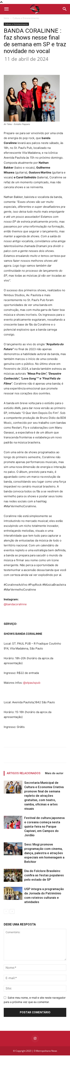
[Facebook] (19, 66)
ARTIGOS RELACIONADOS (24, 773)
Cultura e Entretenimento (26, 18)
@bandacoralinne (15, 604)
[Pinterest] (36, 66)
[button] (65, 9)
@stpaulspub (31, 682)
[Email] (53, 66)
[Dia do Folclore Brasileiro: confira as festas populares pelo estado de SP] (13, 875)
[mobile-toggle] (6, 9)
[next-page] (12, 911)
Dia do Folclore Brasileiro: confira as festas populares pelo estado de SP (44, 875)
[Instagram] (35, 1038)
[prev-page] (6, 911)
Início (6, 18)
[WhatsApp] (45, 66)
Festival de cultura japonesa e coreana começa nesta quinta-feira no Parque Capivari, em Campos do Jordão (44, 826)
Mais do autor (54, 773)
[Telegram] (62, 66)
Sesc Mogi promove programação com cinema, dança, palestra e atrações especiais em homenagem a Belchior (44, 853)
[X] (28, 66)
